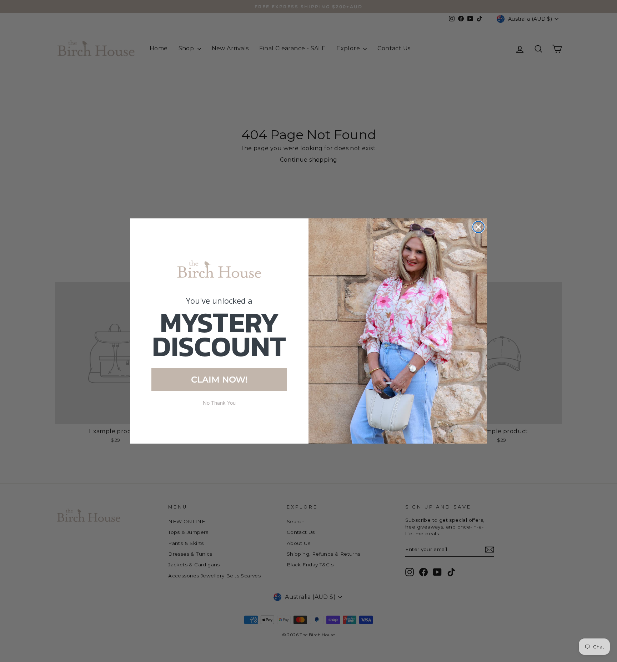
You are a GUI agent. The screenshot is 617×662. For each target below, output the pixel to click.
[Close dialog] (478, 227)
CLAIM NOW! (219, 379)
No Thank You (219, 403)
